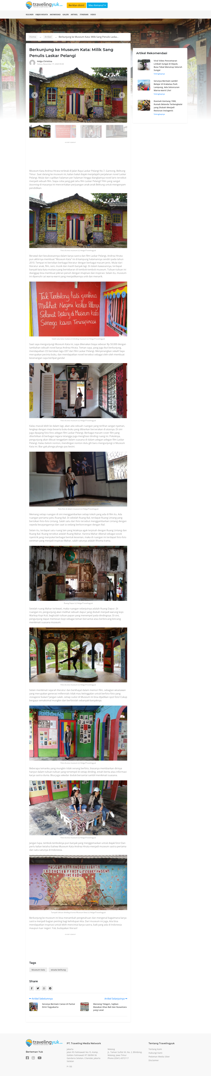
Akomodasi (55, 14)
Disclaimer (154, 1060)
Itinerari (84, 14)
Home (32, 36)
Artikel (74, 14)
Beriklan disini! (76, 5)
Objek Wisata (41, 14)
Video (93, 14)
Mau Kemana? (96, 5)
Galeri (66, 14)
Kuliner (29, 14)
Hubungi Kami (155, 1052)
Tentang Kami (155, 1049)
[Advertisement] (81, 156)
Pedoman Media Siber (159, 1056)
